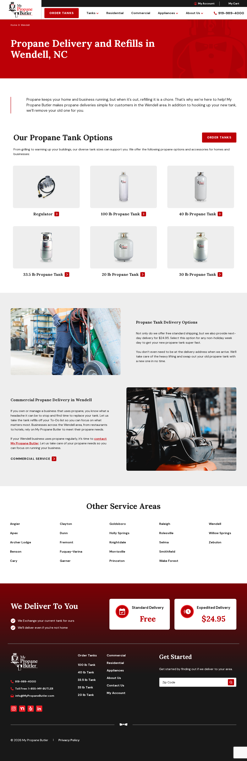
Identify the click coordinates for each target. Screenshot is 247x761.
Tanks (91, 13)
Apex (14, 533)
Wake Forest (168, 561)
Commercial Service (30, 459)
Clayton (66, 524)
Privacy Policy (69, 740)
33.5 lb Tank (87, 680)
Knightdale (117, 542)
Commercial (140, 13)
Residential (115, 13)
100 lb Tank (86, 665)
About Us (193, 13)
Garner (65, 561)
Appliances (166, 13)
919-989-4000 (25, 681)
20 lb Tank (86, 695)
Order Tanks (61, 13)
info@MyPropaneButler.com (34, 695)
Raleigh (164, 524)
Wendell (215, 524)
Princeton (117, 561)
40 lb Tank (86, 672)
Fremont (66, 542)
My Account (206, 3)
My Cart (233, 3)
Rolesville (166, 533)
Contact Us (115, 685)
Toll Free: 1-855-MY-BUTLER (34, 688)
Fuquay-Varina (71, 552)
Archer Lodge (20, 542)
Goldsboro (117, 524)
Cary (13, 561)
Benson (15, 552)
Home (14, 25)
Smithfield (167, 552)
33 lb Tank (85, 687)
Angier (15, 524)
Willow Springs (220, 533)
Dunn (64, 533)
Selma (164, 542)
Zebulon (215, 542)
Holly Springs (119, 533)
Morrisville (117, 552)
